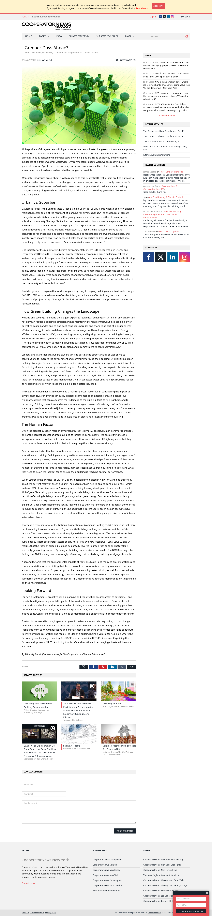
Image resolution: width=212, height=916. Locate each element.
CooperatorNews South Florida (107, 885)
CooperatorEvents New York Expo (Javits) (162, 864)
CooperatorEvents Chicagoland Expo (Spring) (165, 885)
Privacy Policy (50, 913)
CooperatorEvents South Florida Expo (161, 890)
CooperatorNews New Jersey (106, 870)
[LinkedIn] (172, 257)
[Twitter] (160, 257)
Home (28, 36)
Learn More (142, 8)
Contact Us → (28, 883)
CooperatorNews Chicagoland (107, 859)
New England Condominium (106, 890)
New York (185, 16)
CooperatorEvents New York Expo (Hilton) (163, 859)
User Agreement (154, 913)
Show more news (167, 115)
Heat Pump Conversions (171, 171)
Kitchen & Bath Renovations (156, 154)
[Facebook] (148, 257)
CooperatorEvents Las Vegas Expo (159, 895)
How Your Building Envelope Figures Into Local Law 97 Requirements (162, 214)
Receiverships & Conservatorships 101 (160, 187)
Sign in (153, 16)
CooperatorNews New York (105, 875)
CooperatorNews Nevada (105, 864)
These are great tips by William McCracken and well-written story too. (166, 236)
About (25, 850)
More (128, 36)
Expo (59, 36)
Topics (42, 36)
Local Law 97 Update (169, 231)
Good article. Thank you (154, 192)
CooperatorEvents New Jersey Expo (160, 870)
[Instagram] (184, 257)
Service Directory (79, 36)
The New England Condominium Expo (161, 875)
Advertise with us (37, 913)
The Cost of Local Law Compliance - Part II (53, 16)
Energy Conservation (126, 60)
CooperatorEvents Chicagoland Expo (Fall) (163, 880)
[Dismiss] (207, 893)
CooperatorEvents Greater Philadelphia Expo (164, 901)
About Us (25, 913)
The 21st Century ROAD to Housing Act (162, 141)
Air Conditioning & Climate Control (166, 197)
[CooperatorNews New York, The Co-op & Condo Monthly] (46, 27)
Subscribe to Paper (107, 36)
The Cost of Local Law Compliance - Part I (163, 136)
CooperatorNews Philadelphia (107, 880)
